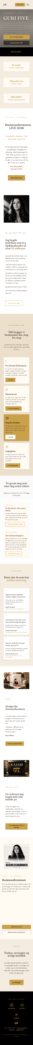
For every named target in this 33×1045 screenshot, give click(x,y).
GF (5, 4)
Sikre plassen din (16, 178)
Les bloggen (16, 982)
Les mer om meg (14, 303)
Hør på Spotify (16, 927)
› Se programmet (13, 465)
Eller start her (16, 43)
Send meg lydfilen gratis (15, 524)
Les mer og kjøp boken (15, 744)
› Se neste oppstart (13, 408)
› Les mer (10, 380)
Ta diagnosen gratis (14, 554)
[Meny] (28, 4)
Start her (20, 4)
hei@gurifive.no (20, 1030)
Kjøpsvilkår (11, 1030)
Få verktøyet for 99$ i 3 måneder (16, 826)
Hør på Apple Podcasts (16, 932)
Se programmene (16, 37)
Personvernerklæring (22, 1028)
